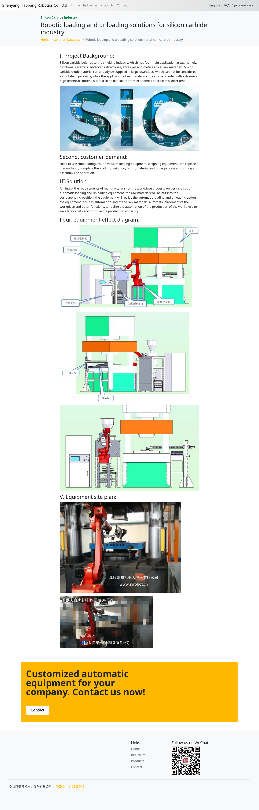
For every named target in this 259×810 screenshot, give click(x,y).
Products (107, 5)
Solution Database (67, 40)
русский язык (244, 5)
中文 (227, 5)
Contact (122, 5)
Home (75, 5)
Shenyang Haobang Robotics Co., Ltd (34, 5)
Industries (90, 5)
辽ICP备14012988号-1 (69, 786)
